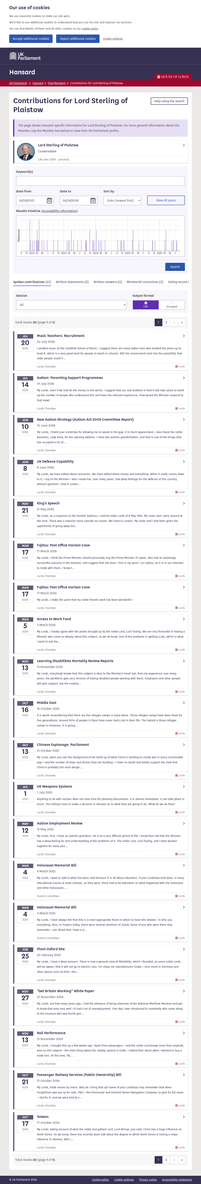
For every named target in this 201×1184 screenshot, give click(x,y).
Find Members (57, 83)
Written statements (72, 282)
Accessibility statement (177, 1179)
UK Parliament (18, 83)
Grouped (171, 306)
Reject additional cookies (78, 39)
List (145, 306)
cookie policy (90, 28)
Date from (23, 191)
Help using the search (169, 101)
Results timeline (47, 211)
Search (175, 267)
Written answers (108, 282)
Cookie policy (100, 1179)
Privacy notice (148, 1179)
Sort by (108, 191)
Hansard (22, 72)
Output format (143, 296)
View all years (166, 200)
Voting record (181, 282)
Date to (65, 191)
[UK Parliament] (25, 56)
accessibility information (59, 211)
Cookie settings (113, 38)
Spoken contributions (32, 282)
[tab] (32, 282)
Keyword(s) (24, 172)
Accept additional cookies (31, 39)
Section (21, 296)
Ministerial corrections (145, 282)
